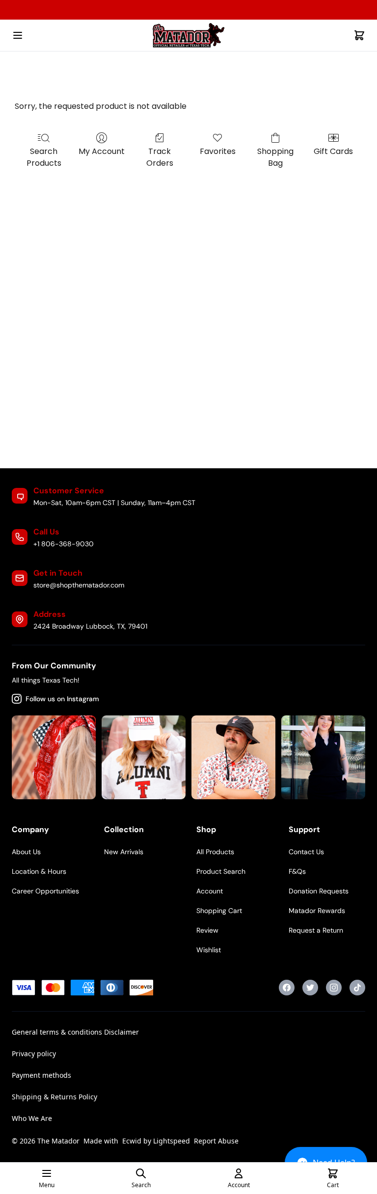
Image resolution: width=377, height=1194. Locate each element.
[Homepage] (188, 35)
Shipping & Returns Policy (54, 1096)
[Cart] (359, 35)
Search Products (44, 157)
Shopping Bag (275, 157)
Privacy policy (34, 1053)
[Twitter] (310, 987)
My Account (102, 151)
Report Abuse (216, 1140)
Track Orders (159, 157)
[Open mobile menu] (17, 35)
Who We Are (32, 1118)
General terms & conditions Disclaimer (75, 1032)
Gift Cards (333, 151)
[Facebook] (287, 987)
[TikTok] (357, 987)
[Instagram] (334, 987)
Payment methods (41, 1075)
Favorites (218, 151)
